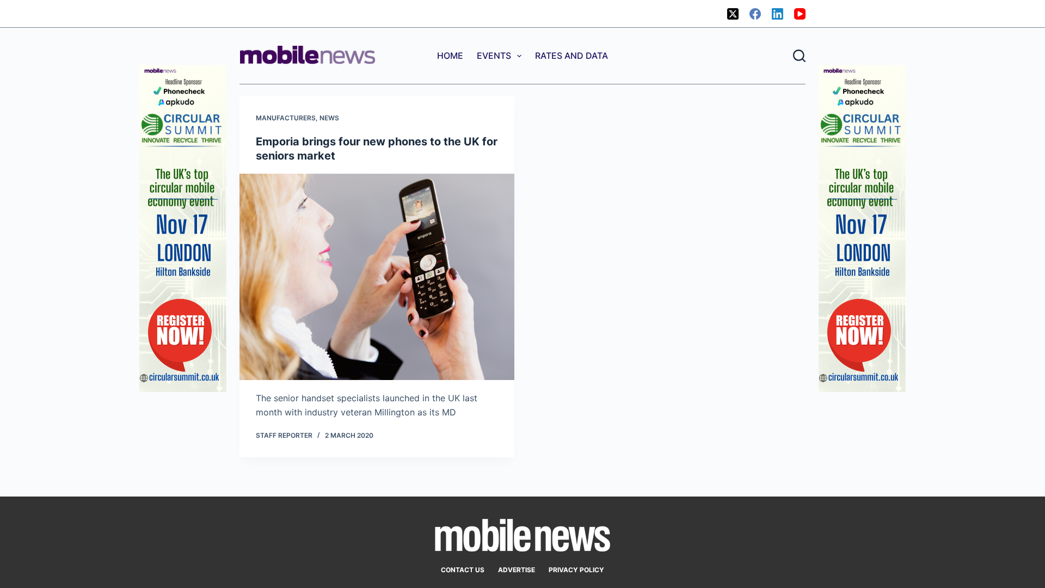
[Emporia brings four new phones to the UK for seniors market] (376, 277)
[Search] (799, 56)
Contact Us (462, 570)
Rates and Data (571, 55)
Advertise (516, 570)
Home (450, 55)
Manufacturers (286, 118)
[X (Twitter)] (733, 14)
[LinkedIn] (777, 14)
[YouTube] (800, 14)
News (329, 118)
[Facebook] (755, 14)
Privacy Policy (576, 570)
